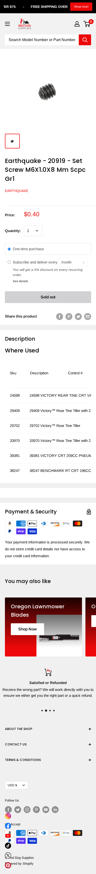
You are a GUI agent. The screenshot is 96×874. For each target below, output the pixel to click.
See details (20, 281)
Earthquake (16, 191)
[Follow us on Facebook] (8, 809)
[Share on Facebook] (59, 316)
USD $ (12, 785)
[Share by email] (87, 316)
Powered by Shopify (19, 863)
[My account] (77, 24)
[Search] (85, 39)
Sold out (48, 297)
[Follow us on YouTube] (45, 809)
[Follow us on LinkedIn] (55, 809)
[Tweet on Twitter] (78, 316)
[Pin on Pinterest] (68, 316)
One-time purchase (28, 249)
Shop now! (81, 6)
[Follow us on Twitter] (17, 809)
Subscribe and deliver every (36, 262)
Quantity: (13, 231)
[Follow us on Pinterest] (36, 809)
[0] (87, 24)
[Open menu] (7, 24)
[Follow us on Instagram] (27, 809)
